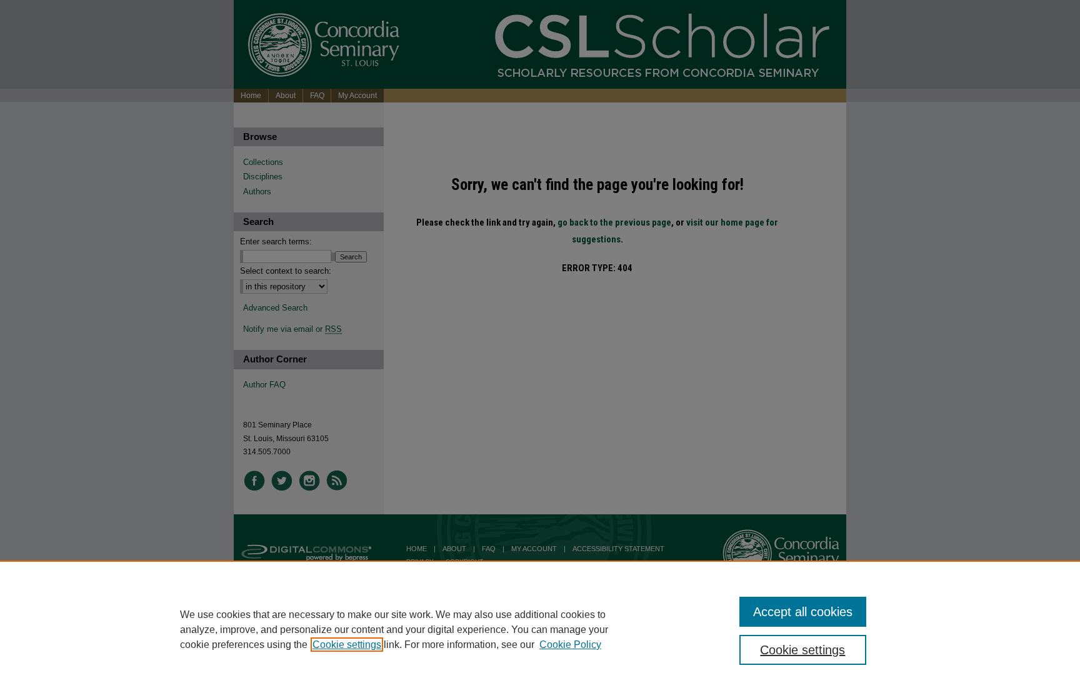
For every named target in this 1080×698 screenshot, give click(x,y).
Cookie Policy (570, 644)
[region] (540, 629)
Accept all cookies (802, 612)
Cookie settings (346, 644)
